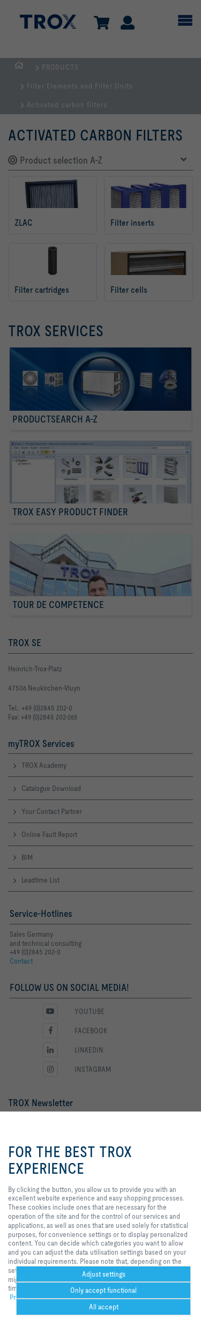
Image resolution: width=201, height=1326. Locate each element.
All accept (103, 1306)
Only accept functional (103, 1290)
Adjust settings (103, 1274)
